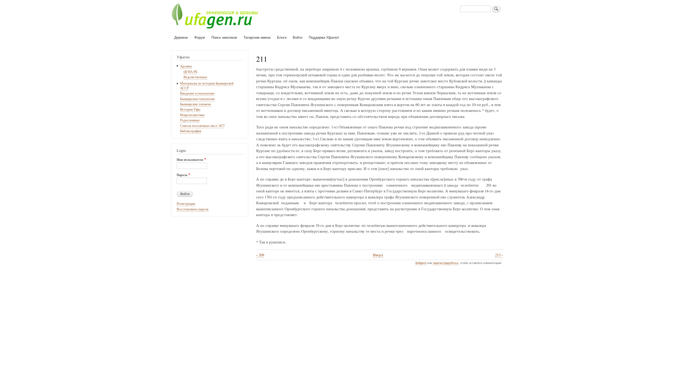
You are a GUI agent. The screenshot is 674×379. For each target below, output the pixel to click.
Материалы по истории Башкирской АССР (207, 85)
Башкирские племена (195, 104)
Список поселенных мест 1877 (202, 125)
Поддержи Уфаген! (324, 37)
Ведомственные (195, 77)
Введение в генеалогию (197, 93)
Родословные (190, 120)
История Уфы (190, 109)
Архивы (186, 66)
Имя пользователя (190, 160)
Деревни (181, 37)
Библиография (190, 131)
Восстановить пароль (193, 209)
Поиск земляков (224, 37)
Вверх (378, 254)
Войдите (421, 263)
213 (499, 255)
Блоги (281, 37)
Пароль (182, 175)
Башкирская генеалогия (197, 99)
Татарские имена (257, 37)
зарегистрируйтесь (445, 263)
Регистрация (186, 203)
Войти (297, 37)
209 (260, 255)
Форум (199, 37)
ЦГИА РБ (190, 71)
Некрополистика (192, 115)
